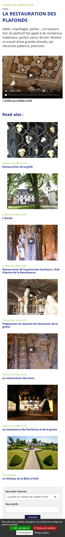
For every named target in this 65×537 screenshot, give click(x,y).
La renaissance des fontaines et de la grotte (29, 429)
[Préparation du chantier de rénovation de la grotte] (32, 297)
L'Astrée (7, 218)
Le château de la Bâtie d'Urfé (20, 478)
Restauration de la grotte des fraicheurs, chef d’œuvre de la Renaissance (30, 271)
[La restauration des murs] (32, 351)
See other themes (16, 491)
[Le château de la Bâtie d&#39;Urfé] (32, 453)
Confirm (32, 517)
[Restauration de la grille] (32, 140)
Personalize (24, 532)
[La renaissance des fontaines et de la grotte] (32, 403)
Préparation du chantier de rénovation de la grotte (30, 325)
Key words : (12, 504)
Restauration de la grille (17, 166)
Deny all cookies (45, 528)
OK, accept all (21, 528)
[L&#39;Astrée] (32, 191)
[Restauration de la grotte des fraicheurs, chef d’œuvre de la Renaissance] (32, 243)
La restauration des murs (18, 378)
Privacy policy (41, 532)
